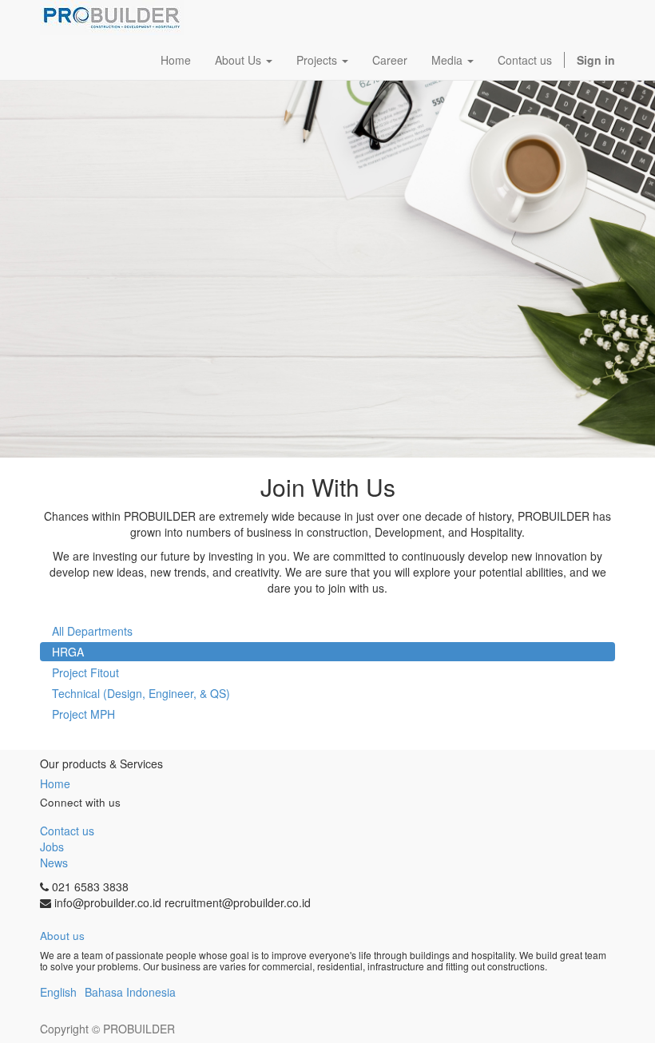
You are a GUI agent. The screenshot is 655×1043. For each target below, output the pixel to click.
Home (55, 783)
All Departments (92, 631)
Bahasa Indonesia (130, 992)
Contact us (67, 831)
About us (62, 935)
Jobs (52, 847)
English (58, 992)
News (54, 862)
